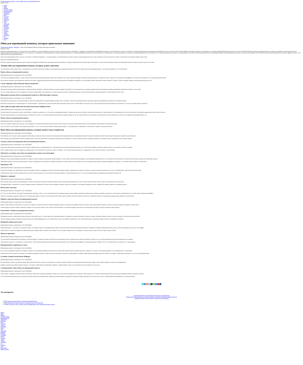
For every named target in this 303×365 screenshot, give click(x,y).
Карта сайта (4, 348)
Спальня (6, 31)
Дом (5, 22)
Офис (5, 7)
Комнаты (6, 26)
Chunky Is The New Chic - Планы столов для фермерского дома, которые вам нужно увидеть (30, 304)
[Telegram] (149, 284)
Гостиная (6, 16)
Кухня (5, 5)
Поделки (6, 38)
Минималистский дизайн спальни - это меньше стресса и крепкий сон (24, 302)
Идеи (5, 15)
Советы (6, 18)
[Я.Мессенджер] (143, 284)
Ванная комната (8, 11)
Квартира (6, 14)
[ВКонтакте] (145, 284)
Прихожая (6, 19)
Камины (6, 25)
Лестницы (6, 35)
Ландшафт (6, 24)
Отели (5, 21)
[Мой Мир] (156, 284)
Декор (5, 32)
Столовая (6, 28)
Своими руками (8, 9)
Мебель (6, 8)
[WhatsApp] (154, 284)
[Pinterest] (158, 284)
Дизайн (6, 34)
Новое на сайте (5, 349)
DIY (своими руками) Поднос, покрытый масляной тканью (21, 301)
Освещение (7, 12)
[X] (151, 284)
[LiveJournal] (160, 284)
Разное (5, 29)
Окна (5, 39)
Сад (5, 36)
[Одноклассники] (147, 284)
